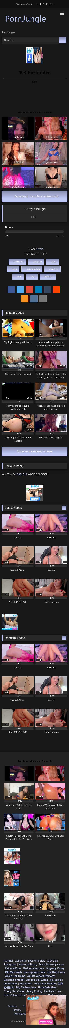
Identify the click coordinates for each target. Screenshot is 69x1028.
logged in (21, 474)
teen (19, 276)
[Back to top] (59, 1018)
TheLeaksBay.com (33, 968)
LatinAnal (20, 960)
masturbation (33, 269)
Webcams (18, 261)
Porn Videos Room (15, 995)
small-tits (53, 269)
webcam (49, 276)
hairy (14, 269)
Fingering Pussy (55, 968)
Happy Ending (34, 991)
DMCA (17, 1010)
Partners (12, 1006)
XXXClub (52, 960)
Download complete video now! (36, 196)
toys (33, 276)
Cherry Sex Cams (14, 991)
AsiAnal (8, 960)
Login (39, 4)
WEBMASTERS (23, 1014)
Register (50, 4)
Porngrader (10, 964)
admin (39, 249)
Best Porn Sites (36, 960)
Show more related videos (34, 451)
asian (54, 261)
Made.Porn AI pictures (51, 964)
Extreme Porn (13, 968)
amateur (37, 261)
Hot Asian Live (52, 991)
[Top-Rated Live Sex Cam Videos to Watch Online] (28, 20)
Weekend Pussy (28, 964)
